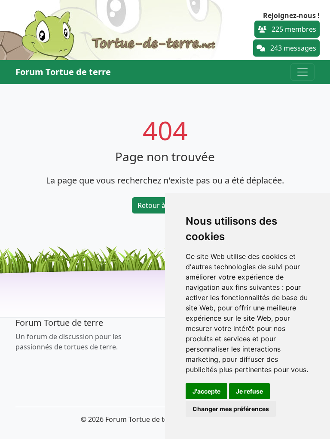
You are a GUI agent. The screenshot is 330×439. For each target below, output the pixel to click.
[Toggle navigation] (302, 72)
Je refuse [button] (249, 391)
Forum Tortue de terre (63, 72)
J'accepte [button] (206, 391)
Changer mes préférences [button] (230, 408)
